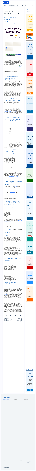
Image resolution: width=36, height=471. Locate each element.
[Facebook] (6, 315)
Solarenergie (10, 157)
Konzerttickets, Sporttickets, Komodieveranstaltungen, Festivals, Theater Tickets (22, 460)
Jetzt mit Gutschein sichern (30, 239)
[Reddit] (15, 315)
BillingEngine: (20, 220)
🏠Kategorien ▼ (4, 5)
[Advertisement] (22, 2)
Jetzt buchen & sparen (30, 299)
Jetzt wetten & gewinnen (30, 282)
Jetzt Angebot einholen (30, 218)
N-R (28, 5)
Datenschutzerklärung (29, 461)
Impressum (28, 462)
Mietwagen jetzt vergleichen (30, 93)
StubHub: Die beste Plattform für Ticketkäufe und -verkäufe (5, 460)
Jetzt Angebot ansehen (30, 146)
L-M (25, 5)
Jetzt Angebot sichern (30, 197)
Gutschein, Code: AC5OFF (7, 221)
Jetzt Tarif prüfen (30, 165)
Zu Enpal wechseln (30, 30)
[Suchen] (32, 5)
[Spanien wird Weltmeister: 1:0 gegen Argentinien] (7, 425)
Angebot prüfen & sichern (30, 111)
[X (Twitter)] (11, 315)
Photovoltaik (5, 294)
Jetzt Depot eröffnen (29, 390)
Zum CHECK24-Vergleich (29, 57)
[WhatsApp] (20, 315)
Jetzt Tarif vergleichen (29, 180)
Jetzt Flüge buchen (29, 253)
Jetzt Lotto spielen (30, 267)
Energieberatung (12, 192)
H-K (22, 5)
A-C (17, 5)
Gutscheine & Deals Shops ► (12, 5)
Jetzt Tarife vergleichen (29, 75)
